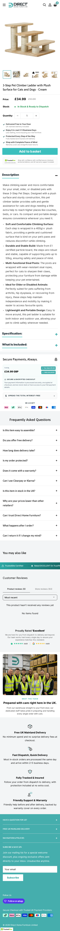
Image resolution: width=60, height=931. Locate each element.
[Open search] (44, 4)
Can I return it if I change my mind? (22, 535)
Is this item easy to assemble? (19, 430)
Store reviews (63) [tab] (43, 589)
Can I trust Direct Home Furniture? (22, 515)
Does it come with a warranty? (19, 470)
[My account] (50, 4)
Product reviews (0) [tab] (16, 589)
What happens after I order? (18, 525)
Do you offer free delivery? (18, 440)
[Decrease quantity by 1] (18, 116)
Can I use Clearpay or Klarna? (19, 480)
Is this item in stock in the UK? (19, 490)
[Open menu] (4, 5)
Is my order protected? (15, 460)
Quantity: (8, 115)
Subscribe (13, 877)
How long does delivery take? (19, 450)
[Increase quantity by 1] (36, 116)
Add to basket (30, 151)
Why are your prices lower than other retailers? (23, 503)
